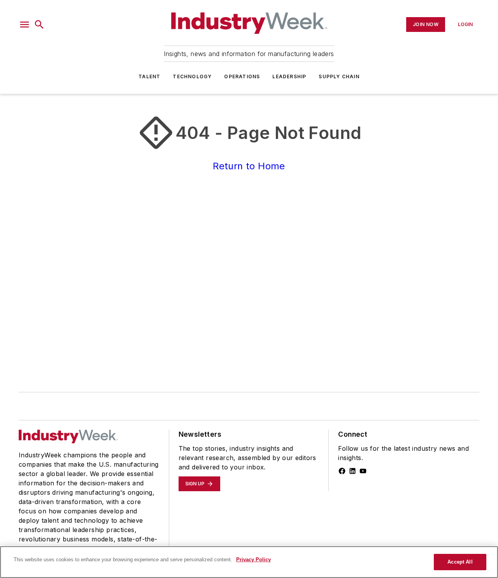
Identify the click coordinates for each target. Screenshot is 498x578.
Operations (242, 76)
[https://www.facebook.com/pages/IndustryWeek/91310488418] (342, 471)
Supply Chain (339, 76)
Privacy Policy (253, 559)
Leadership (289, 76)
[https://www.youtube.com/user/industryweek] (363, 471)
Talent (149, 76)
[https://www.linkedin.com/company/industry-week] (352, 471)
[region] (249, 562)
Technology (192, 76)
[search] (39, 24)
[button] (24, 24)
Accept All (459, 562)
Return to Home (249, 166)
